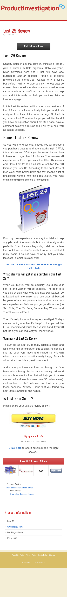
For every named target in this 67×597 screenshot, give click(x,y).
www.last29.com (15, 526)
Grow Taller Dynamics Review (22, 494)
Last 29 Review (16, 30)
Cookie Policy (43, 555)
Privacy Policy (31, 555)
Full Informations (33, 46)
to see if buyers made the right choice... (34, 450)
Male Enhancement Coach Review (20, 487)
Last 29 (8, 35)
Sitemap (52, 555)
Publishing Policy (18, 555)
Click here (15, 448)
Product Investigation (36, 562)
